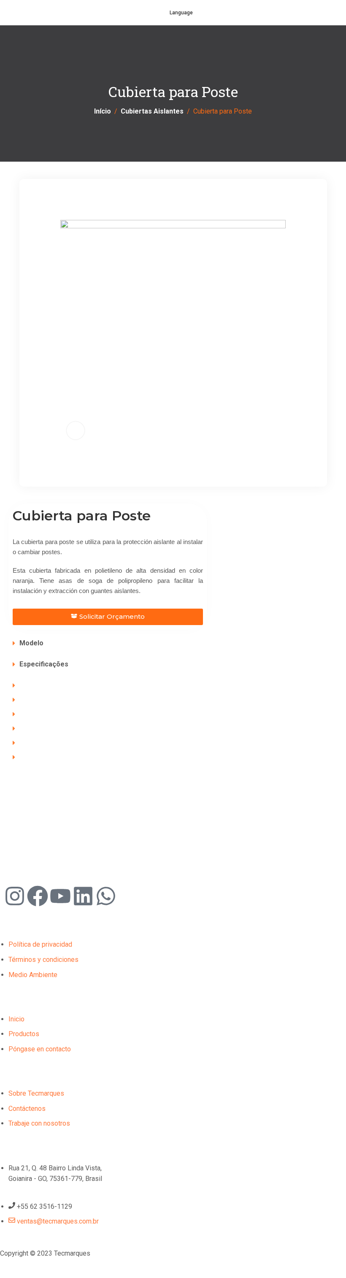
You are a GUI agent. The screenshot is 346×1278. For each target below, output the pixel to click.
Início (102, 111)
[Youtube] (60, 896)
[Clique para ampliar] (75, 430)
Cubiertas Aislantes (152, 111)
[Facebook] (37, 896)
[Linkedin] (83, 896)
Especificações (43, 664)
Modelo (31, 643)
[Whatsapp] (105, 896)
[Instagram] (14, 896)
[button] (173, 643)
